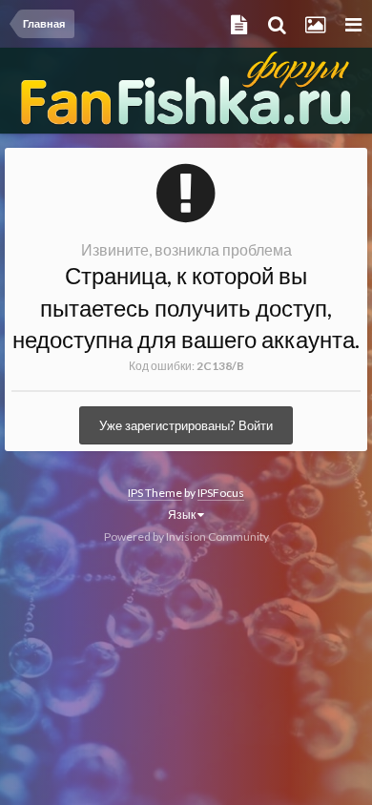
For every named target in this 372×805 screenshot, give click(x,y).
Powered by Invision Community (186, 536)
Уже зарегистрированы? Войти (186, 425)
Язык (182, 514)
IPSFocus (220, 492)
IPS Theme (155, 492)
